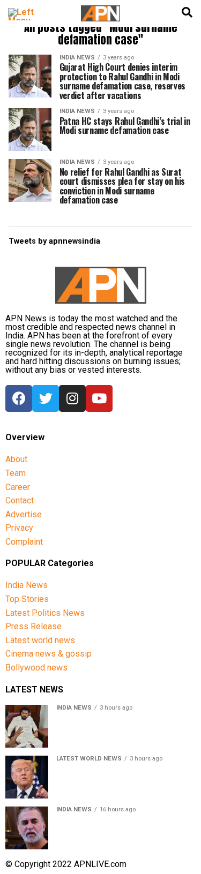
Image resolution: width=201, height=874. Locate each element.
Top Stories (27, 599)
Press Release (33, 626)
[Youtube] (99, 398)
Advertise (23, 514)
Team (15, 473)
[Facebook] (18, 398)
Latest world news (40, 640)
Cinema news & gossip (48, 654)
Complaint (24, 542)
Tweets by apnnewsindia (54, 241)
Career (17, 487)
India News (26, 585)
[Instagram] (72, 398)
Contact (19, 500)
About (16, 459)
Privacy (19, 528)
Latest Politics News (45, 613)
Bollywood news (36, 667)
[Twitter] (45, 398)
